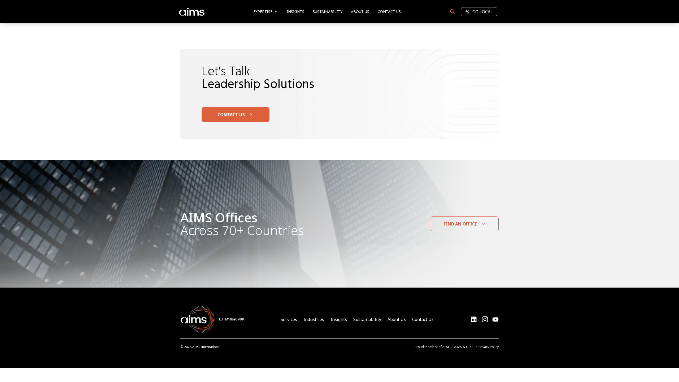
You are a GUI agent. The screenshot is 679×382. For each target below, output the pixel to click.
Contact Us (389, 11)
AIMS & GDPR (464, 347)
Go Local (482, 12)
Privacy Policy (488, 347)
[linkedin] (473, 319)
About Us (360, 11)
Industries (313, 319)
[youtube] (485, 319)
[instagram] (495, 319)
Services (289, 319)
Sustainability (327, 11)
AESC (446, 347)
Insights (295, 11)
